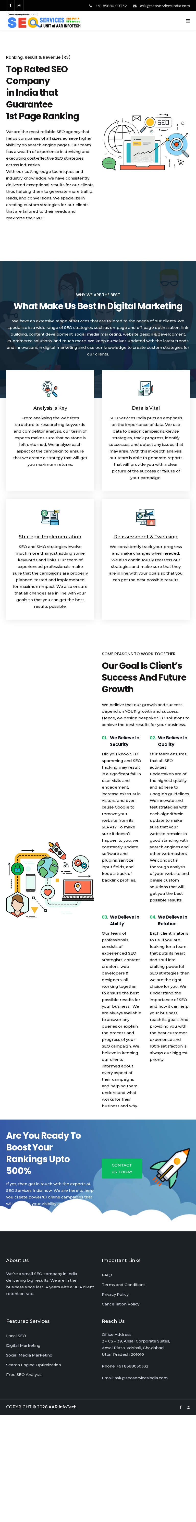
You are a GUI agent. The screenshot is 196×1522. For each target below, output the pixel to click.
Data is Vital (146, 408)
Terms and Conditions (123, 1284)
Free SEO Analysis (24, 1374)
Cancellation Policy (120, 1304)
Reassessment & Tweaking (146, 537)
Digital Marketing (23, 1345)
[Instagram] (19, 5)
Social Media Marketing (29, 1355)
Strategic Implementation (50, 537)
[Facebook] (10, 5)
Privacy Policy (115, 1294)
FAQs (107, 1275)
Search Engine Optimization (33, 1364)
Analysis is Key (50, 408)
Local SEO (16, 1335)
